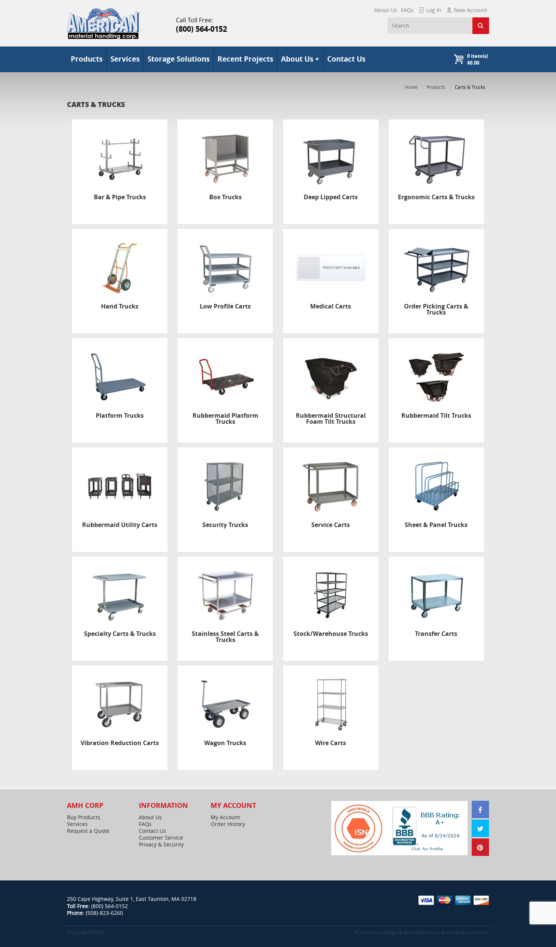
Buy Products (83, 817)
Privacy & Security (161, 844)
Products (436, 87)
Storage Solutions (179, 59)
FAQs (407, 10)
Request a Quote (88, 831)
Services (125, 59)
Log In (433, 10)
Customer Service (161, 837)
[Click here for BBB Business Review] (427, 828)
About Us (385, 10)
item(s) (477, 59)
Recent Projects (245, 59)
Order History (228, 824)
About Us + (300, 59)
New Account (470, 10)
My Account (225, 817)
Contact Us (346, 59)
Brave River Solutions (465, 932)
